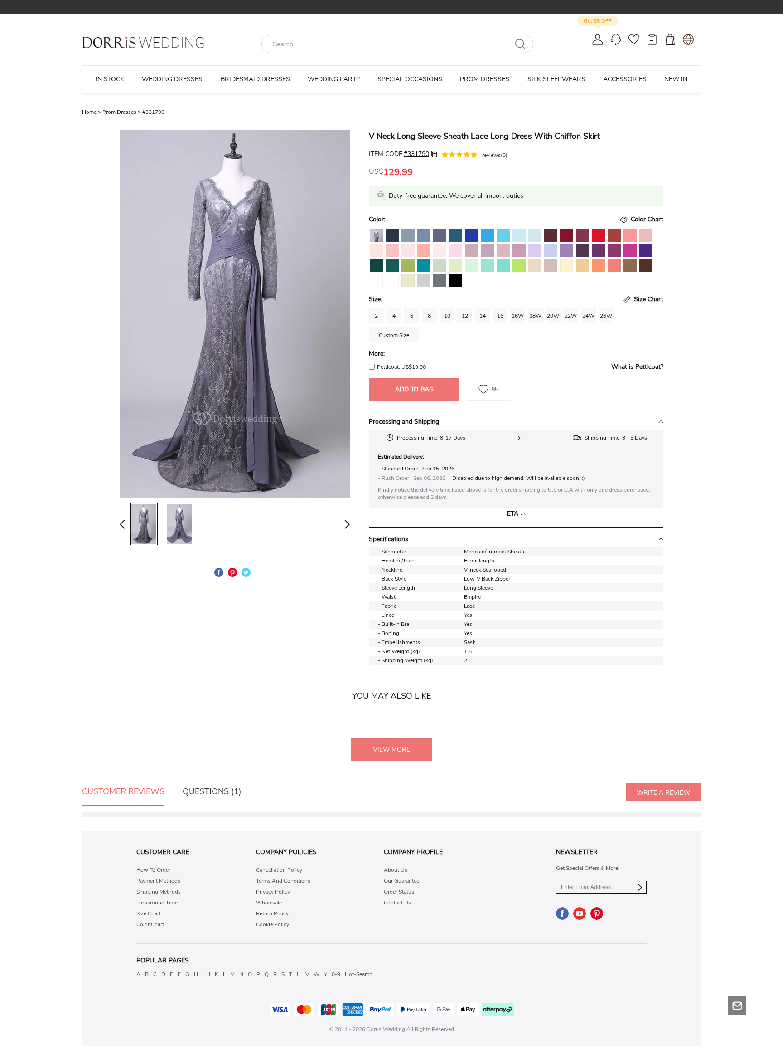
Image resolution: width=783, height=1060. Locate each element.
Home (92, 112)
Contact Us (397, 902)
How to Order (153, 870)
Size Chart (148, 913)
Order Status (399, 891)
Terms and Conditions (283, 880)
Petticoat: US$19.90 (401, 367)
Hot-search (358, 974)
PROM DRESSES (484, 79)
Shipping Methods (158, 891)
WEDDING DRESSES (172, 79)
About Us (395, 870)
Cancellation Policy (279, 870)
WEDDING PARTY (334, 79)
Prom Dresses (122, 112)
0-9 (336, 974)
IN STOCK (110, 79)
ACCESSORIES (625, 79)
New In (675, 79)
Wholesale (269, 902)
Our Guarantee (401, 880)
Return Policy (272, 913)
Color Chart (150, 924)
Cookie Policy (272, 924)
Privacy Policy (273, 891)
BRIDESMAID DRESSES (255, 79)
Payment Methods (158, 880)
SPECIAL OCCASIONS (409, 79)
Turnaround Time (157, 902)
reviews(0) (495, 155)
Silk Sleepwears (556, 79)
